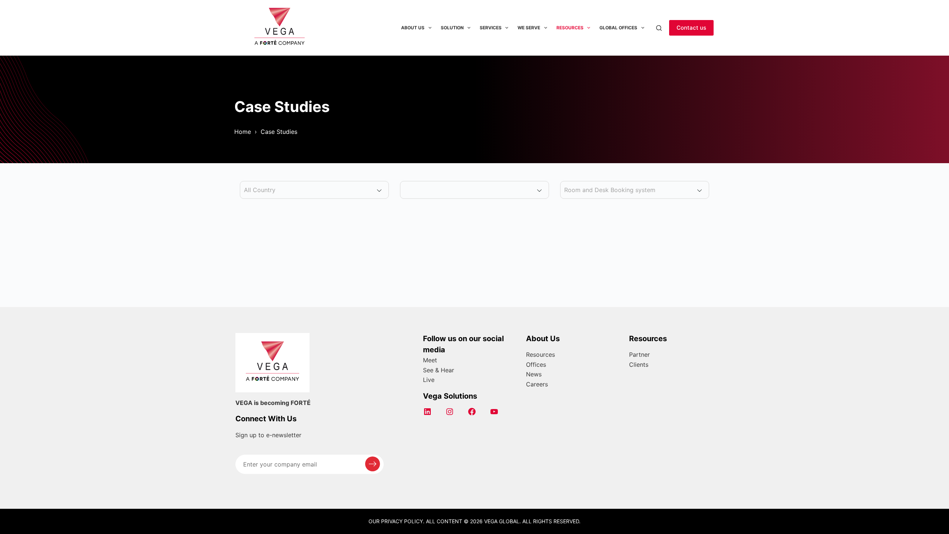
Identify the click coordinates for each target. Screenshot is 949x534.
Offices (536, 364)
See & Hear (438, 370)
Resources (569, 27)
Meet (430, 360)
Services (491, 27)
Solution (452, 27)
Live (428, 379)
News (534, 374)
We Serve (529, 27)
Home (242, 131)
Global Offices (618, 27)
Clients (638, 364)
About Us (412, 27)
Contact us (691, 27)
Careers (537, 384)
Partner (639, 354)
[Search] (659, 28)
